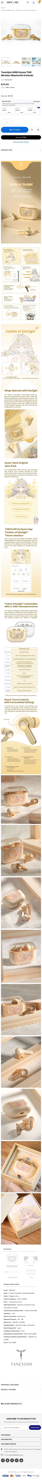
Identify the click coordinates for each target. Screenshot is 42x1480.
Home (3, 8)
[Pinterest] (17, 1460)
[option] (21, 33)
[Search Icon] (28, 2)
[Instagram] (12, 1460)
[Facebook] (3, 1460)
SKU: (2, 80)
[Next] (39, 33)
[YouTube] (21, 1460)
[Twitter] (7, 1460)
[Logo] (13, 2)
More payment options (21, 142)
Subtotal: (4, 96)
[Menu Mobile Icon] (2, 2)
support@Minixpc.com (15, 1455)
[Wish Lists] (32, 130)
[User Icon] (34, 2)
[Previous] (3, 33)
